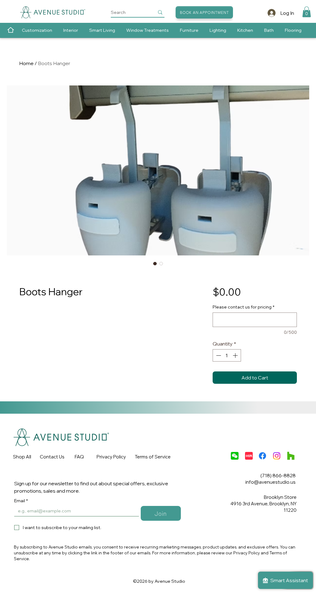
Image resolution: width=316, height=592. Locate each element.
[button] (306, 11)
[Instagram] (276, 456)
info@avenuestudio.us (270, 482)
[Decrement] (218, 355)
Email (21, 500)
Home (26, 63)
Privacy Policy (111, 457)
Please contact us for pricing (243, 307)
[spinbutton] (226, 355)
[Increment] (235, 355)
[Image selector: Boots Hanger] (155, 263)
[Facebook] (262, 456)
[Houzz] (291, 456)
